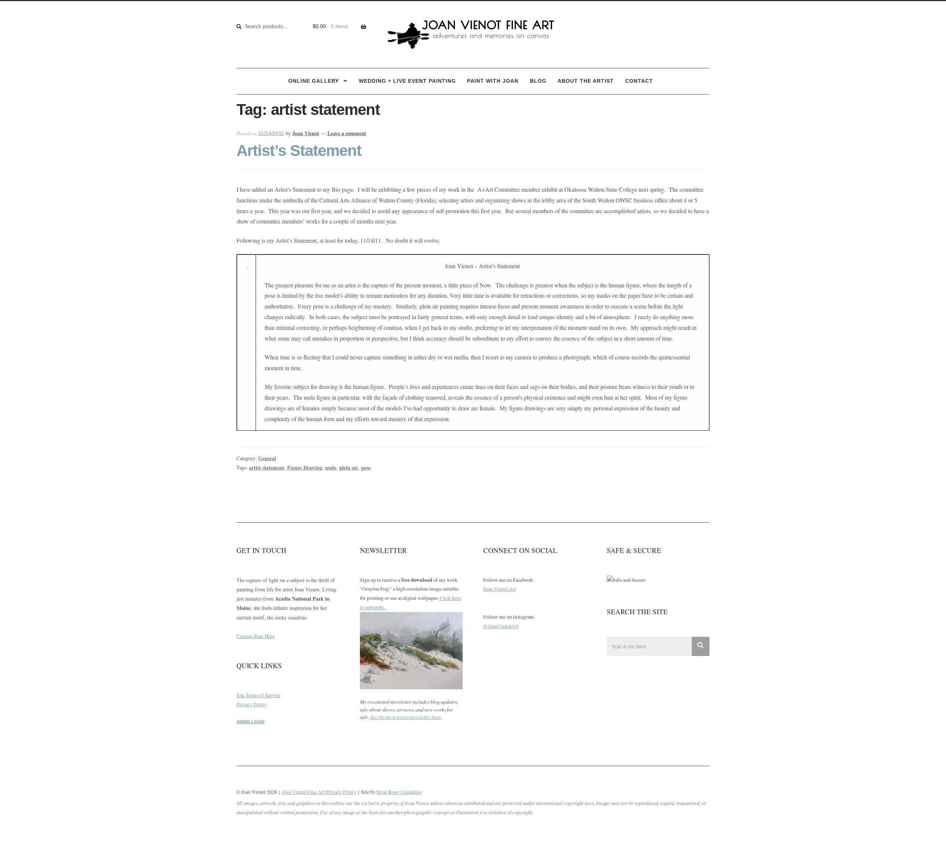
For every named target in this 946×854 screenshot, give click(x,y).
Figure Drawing (304, 467)
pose (366, 467)
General (267, 458)
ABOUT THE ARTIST (586, 81)
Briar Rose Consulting (399, 792)
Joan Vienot (305, 133)
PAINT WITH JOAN (492, 81)
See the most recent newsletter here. (406, 716)
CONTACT (639, 81)
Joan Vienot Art (499, 588)
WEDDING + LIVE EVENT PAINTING (407, 81)
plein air (348, 467)
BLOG (538, 81)
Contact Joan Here (255, 635)
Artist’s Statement (298, 150)
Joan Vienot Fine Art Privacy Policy (319, 792)
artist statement (266, 467)
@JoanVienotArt (500, 626)
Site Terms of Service (258, 695)
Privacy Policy (251, 704)
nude (330, 467)
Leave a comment (346, 133)
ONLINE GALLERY (313, 81)
